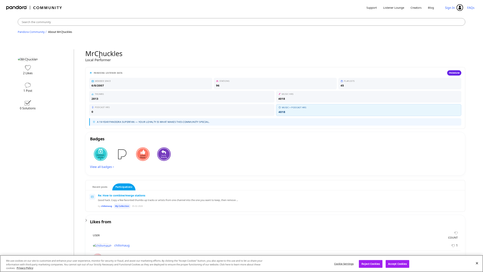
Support (371, 7)
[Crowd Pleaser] (143, 154)
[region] (241, 263)
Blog (431, 7)
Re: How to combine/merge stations (121, 195)
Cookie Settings (344, 263)
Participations (123, 187)
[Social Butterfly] (164, 154)
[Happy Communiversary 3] (100, 154)
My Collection (122, 206)
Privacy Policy (25, 268)
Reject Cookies (370, 263)
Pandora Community (34, 8)
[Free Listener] (121, 154)
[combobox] (241, 22)
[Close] (477, 263)
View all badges (101, 167)
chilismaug (106, 206)
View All (275, 219)
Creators (416, 7)
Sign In (450, 8)
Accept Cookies (397, 263)
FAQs (471, 8)
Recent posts (100, 187)
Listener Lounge (393, 7)
